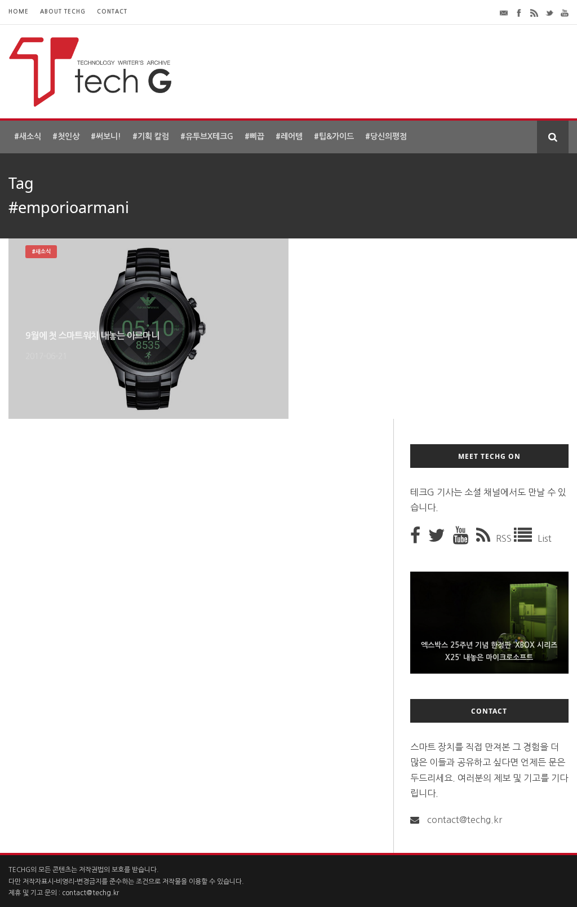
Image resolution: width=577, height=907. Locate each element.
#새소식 (27, 136)
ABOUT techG (63, 11)
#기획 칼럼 (150, 136)
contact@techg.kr (464, 819)
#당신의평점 (386, 136)
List (545, 538)
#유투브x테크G (206, 136)
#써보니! (106, 136)
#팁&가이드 (334, 136)
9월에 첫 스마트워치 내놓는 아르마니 (92, 335)
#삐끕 (254, 136)
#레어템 (289, 136)
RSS (505, 538)
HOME (18, 11)
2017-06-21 (46, 356)
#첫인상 (65, 136)
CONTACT (112, 11)
